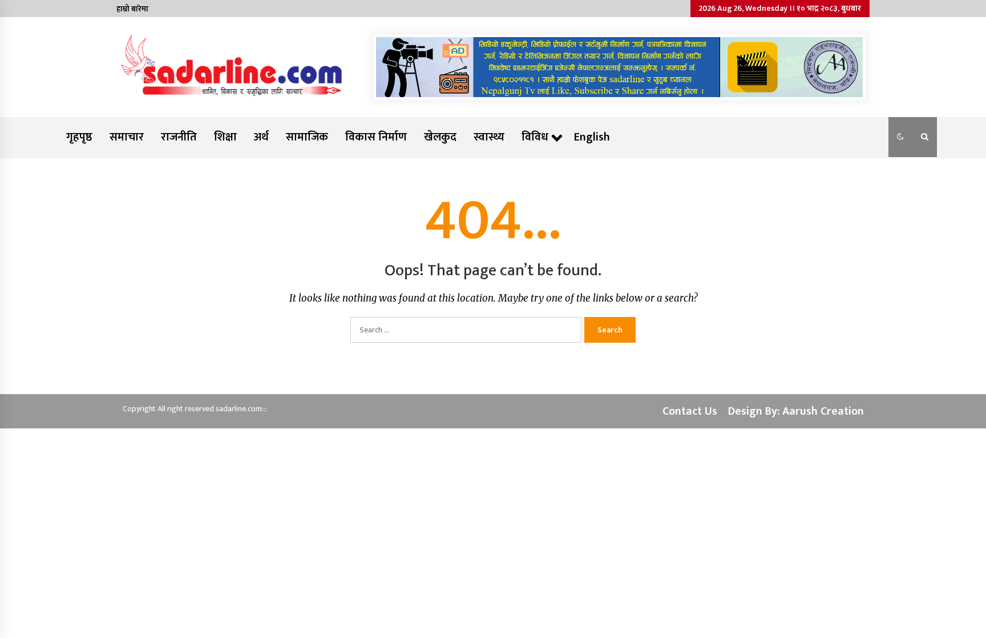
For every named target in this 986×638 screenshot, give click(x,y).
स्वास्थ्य (489, 137)
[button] (900, 137)
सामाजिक (307, 137)
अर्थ (261, 137)
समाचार (127, 137)
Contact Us (689, 411)
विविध (535, 137)
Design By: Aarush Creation (796, 411)
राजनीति (179, 137)
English (592, 137)
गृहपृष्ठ (79, 137)
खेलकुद (440, 137)
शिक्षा (225, 137)
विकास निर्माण (376, 137)
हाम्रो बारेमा (132, 9)
